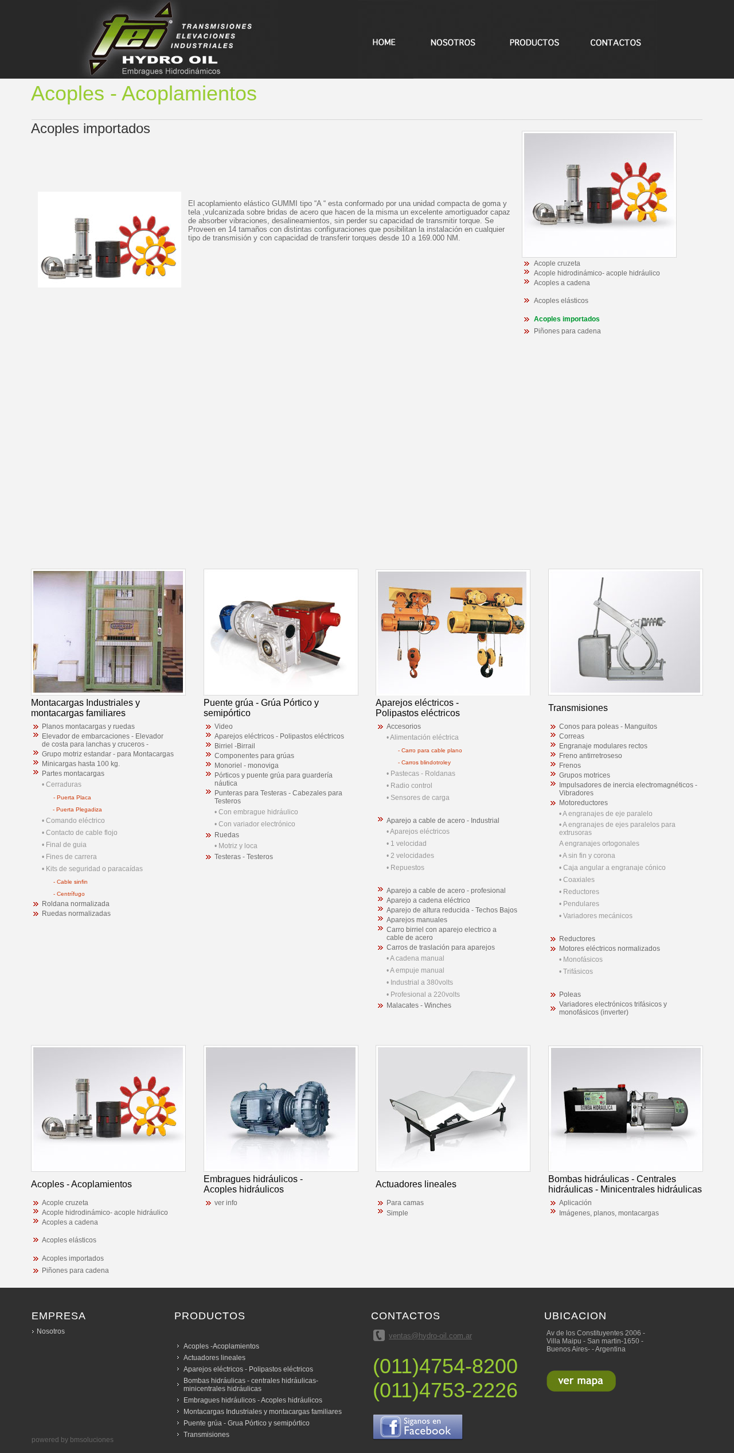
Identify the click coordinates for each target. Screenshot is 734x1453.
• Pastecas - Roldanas (420, 774)
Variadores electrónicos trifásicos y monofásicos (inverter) (613, 1008)
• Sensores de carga (418, 798)
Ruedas (226, 835)
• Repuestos (405, 868)
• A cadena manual (415, 958)
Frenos (570, 766)
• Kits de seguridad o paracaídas (92, 869)
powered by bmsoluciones (73, 1440)
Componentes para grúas (254, 756)
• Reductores (579, 892)
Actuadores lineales (214, 1358)
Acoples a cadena (562, 283)
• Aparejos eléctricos (418, 831)
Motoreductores (583, 803)
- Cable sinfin (70, 882)
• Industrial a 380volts (419, 982)
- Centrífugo (69, 894)
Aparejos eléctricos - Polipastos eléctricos (279, 736)
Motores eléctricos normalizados (609, 949)
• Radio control (409, 786)
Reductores (577, 939)
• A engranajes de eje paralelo (606, 814)
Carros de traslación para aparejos (440, 947)
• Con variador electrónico (254, 824)
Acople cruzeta (557, 263)
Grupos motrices (584, 775)
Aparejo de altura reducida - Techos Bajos (451, 910)
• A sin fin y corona (587, 856)
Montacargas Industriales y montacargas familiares (263, 1412)
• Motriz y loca (235, 846)
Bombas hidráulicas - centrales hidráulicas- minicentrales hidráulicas (251, 1385)
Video (223, 726)
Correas (571, 736)
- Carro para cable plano (430, 750)
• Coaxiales (577, 880)
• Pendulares (579, 904)
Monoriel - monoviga (246, 766)
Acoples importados (567, 319)
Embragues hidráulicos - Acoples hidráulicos (253, 1400)
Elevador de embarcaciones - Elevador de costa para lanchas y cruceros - (102, 740)
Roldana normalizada (76, 904)
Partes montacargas (73, 774)
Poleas (570, 994)
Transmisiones (206, 1435)
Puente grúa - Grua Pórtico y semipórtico (247, 1423)
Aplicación (575, 1203)
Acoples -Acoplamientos (221, 1346)
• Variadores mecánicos (596, 916)
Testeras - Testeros (243, 857)
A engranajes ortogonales (599, 844)
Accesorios (403, 726)
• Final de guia (64, 845)
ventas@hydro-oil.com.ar (430, 1335)
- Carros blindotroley (424, 762)
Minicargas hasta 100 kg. (81, 764)
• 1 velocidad (406, 844)
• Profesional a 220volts (423, 994)
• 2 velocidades (410, 856)
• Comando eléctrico (73, 821)
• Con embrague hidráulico (256, 812)
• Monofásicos (581, 959)
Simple (397, 1213)
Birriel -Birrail (234, 746)
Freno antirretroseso (590, 756)
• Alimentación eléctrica (422, 737)
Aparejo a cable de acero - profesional (446, 891)
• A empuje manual (415, 970)
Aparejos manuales (416, 920)
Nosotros (51, 1331)
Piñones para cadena (567, 331)
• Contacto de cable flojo (80, 833)
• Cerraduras (61, 784)
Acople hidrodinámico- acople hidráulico (597, 273)
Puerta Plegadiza (79, 809)
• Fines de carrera (69, 857)
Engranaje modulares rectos (603, 746)
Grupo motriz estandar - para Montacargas (108, 754)
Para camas (405, 1203)
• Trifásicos (576, 972)
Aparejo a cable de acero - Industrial (442, 821)
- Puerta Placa (72, 797)
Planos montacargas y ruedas (88, 726)
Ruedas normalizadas (76, 914)
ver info (225, 1203)
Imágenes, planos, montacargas (609, 1213)
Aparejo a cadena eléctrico (428, 900)
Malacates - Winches (418, 1005)
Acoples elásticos (561, 301)
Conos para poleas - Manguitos (608, 726)
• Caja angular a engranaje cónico (612, 868)
